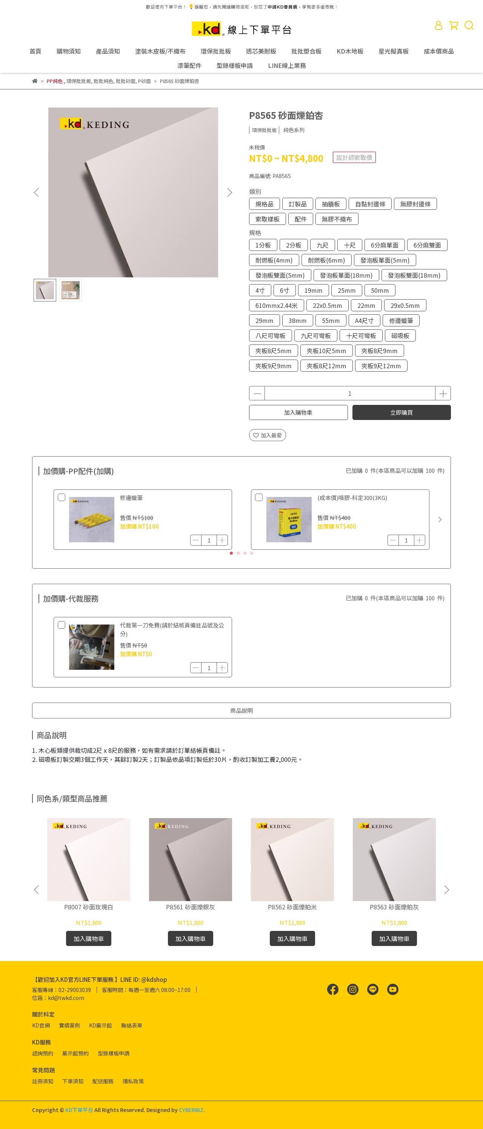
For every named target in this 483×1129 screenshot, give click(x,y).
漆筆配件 (189, 65)
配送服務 (103, 1081)
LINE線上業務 (287, 65)
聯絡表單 (131, 1025)
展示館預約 (75, 1053)
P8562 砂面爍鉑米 (292, 907)
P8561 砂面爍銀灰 (190, 907)
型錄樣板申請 (235, 65)
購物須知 (69, 51)
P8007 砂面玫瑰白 (88, 907)
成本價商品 (439, 51)
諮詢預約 (42, 1053)
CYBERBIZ (191, 1110)
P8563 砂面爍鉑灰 (394, 907)
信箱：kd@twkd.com (58, 997)
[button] (229, 192)
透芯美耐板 (261, 51)
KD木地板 (350, 51)
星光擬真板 (393, 51)
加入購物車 (298, 412)
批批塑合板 (306, 51)
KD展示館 (100, 1025)
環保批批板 (216, 51)
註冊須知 (42, 1081)
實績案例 (69, 1025)
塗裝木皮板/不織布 (160, 51)
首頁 (35, 51)
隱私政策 (133, 1081)
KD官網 (41, 1025)
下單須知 (72, 1081)
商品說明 (241, 710)
